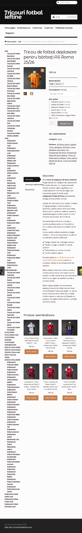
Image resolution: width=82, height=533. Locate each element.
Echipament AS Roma (57, 153)
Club (19, 41)
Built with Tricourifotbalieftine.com (18, 527)
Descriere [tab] (29, 179)
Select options (31, 352)
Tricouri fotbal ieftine (23, 14)
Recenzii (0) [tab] (29, 190)
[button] (42, 70)
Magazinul (10, 33)
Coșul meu (48, 28)
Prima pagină (10, 28)
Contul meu (37, 28)
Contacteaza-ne (23, 28)
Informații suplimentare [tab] (32, 185)
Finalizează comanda (63, 28)
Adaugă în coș (65, 124)
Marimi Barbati (54, 81)
